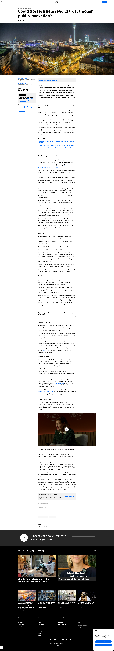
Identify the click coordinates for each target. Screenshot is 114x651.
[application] (67, 429)
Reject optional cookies (103, 641)
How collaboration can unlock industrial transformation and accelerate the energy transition (26, 604)
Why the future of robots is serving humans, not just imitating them (33, 580)
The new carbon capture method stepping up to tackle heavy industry (46, 604)
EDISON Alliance (60, 383)
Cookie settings (103, 648)
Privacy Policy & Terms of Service (57, 643)
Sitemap (57, 645)
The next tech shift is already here (74, 579)
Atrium (43, 350)
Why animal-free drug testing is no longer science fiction (66, 603)
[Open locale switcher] (1, 647)
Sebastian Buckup (22, 83)
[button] (67, 429)
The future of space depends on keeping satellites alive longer (86, 603)
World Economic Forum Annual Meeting (48, 80)
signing (58, 208)
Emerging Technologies (25, 8)
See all (94, 550)
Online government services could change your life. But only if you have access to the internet (57, 148)
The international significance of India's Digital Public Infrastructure (56, 145)
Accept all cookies (103, 644)
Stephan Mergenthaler (23, 78)
